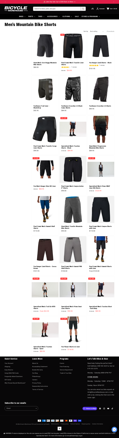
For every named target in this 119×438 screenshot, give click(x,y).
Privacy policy (65, 424)
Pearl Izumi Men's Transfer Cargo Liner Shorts (45, 147)
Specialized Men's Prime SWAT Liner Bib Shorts (99, 187)
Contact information (97, 424)
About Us (35, 363)
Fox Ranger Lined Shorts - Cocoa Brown (45, 267)
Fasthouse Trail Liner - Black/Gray (41, 107)
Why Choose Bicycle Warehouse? (15, 383)
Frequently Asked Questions (14, 376)
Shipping (7, 366)
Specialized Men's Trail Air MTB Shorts (44, 307)
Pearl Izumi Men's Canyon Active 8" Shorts (72, 187)
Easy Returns (9, 370)
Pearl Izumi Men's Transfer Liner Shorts (72, 63)
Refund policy (55, 424)
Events (62, 363)
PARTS (30, 16)
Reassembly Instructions (40, 386)
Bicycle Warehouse (25, 424)
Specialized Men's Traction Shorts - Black (70, 147)
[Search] (83, 9)
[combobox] (57, 9)
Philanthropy (36, 376)
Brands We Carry (37, 370)
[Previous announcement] (5, 2)
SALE (77, 16)
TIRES (40, 16)
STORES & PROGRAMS (90, 16)
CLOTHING (66, 16)
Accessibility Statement (40, 366)
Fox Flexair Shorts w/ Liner (70, 347)
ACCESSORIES (52, 16)
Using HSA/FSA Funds (12, 373)
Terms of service (75, 424)
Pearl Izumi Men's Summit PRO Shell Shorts (71, 267)
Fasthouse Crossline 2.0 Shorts (100, 106)
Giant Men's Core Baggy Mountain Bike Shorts (45, 63)
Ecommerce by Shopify (43, 424)
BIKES (21, 16)
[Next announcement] (114, 2)
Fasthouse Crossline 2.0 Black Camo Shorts (71, 107)
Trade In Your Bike (65, 373)
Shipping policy (86, 424)
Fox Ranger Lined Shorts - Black (100, 63)
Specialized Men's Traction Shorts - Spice (43, 347)
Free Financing (64, 366)
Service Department (66, 370)
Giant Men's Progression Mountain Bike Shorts (97, 147)
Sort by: (86, 31)
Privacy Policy (36, 383)
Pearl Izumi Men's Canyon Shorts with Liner (100, 227)
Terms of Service (37, 389)
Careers (34, 379)
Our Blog (35, 373)
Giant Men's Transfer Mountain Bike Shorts (71, 227)
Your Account (9, 363)
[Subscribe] (36, 408)
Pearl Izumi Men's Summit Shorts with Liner (100, 267)
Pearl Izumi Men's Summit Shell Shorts (44, 227)
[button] (114, 429)
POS (32, 424)
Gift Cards (8, 379)
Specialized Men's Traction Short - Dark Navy (100, 307)
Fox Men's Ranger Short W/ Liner (45, 186)
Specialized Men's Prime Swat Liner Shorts (71, 307)
